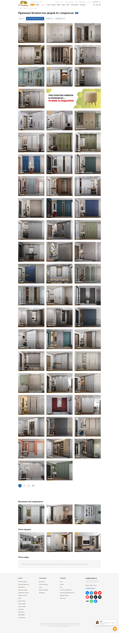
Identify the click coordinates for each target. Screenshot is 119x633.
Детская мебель (21, 601)
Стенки (48, 4)
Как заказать (42, 581)
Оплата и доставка (69, 2)
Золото (78, 564)
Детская (54, 4)
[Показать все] (42, 18)
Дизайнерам (42, 592)
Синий (69, 564)
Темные (86, 564)
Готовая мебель (75, 4)
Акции (32, 4)
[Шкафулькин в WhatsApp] (91, 601)
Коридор (29, 564)
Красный (65, 564)
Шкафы (37, 4)
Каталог (25, 8)
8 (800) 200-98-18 (95, 2)
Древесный (56, 564)
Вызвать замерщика (43, 590)
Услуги (76, 2)
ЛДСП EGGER (21, 614)
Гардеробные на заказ (23, 592)
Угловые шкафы (21, 603)
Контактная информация (65, 590)
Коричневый (74, 564)
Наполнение (21, 609)
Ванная (58, 4)
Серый (48, 564)
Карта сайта (62, 598)
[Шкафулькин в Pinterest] (95, 593)
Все (33, 485)
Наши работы (82, 2)
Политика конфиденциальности (67, 592)
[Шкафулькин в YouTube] (99, 593)
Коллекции (82, 4)
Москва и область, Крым (37, 1)
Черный (51, 564)
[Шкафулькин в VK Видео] (87, 597)
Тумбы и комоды (22, 606)
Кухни (67, 4)
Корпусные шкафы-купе (23, 584)
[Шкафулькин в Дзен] (91, 597)
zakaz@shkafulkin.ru (91, 588)
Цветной (61, 564)
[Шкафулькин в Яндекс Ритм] (87, 601)
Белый (40, 564)
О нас (62, 2)
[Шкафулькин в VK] (87, 593)
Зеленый (44, 564)
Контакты (89, 2)
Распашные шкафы (22, 581)
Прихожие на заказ (22, 595)
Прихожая (34, 564)
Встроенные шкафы (22, 590)
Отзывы (61, 584)
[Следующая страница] (29, 485)
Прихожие (43, 4)
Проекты (57, 2)
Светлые (82, 564)
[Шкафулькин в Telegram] (91, 593)
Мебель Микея (21, 587)
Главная (20, 8)
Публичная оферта (64, 595)
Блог (61, 587)
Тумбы (63, 4)
